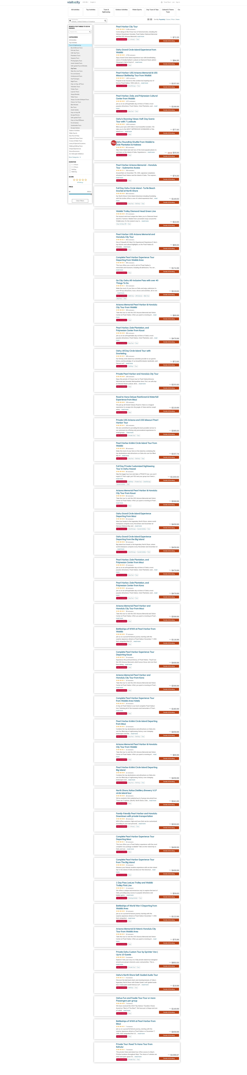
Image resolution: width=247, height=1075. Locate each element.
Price (173, 19)
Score (168, 19)
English (92, 2)
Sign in (178, 2)
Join (173, 2)
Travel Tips (167, 2)
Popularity (162, 19)
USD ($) (85, 2)
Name (177, 19)
